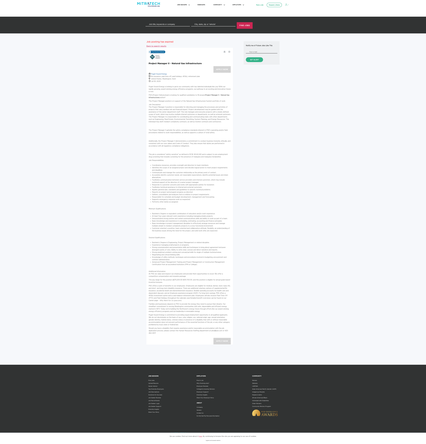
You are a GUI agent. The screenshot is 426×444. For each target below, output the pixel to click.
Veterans (255, 383)
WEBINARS (201, 4)
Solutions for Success (155, 394)
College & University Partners (206, 389)
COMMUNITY (217, 4)
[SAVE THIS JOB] (229, 51)
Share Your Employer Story (205, 397)
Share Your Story (153, 412)
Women (254, 380)
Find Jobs (151, 380)
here (200, 436)
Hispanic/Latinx (257, 394)
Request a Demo (274, 5)
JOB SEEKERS (182, 4)
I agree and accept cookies (213, 440)
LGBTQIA (255, 386)
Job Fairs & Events (154, 400)
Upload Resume (153, 383)
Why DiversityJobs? (203, 383)
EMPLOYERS (237, 4)
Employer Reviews (202, 386)
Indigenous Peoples (258, 392)
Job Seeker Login (154, 403)
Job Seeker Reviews (154, 397)
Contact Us (200, 413)
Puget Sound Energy (159, 74)
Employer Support (202, 392)
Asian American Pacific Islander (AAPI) (264, 389)
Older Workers (256, 403)
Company (200, 407)
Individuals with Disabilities (260, 400)
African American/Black (259, 397)
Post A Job (200, 380)
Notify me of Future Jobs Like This (259, 45)
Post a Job (259, 5)
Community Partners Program (261, 406)
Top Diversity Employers (156, 389)
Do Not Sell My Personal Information (208, 416)
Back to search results (156, 46)
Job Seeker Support (154, 406)
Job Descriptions (153, 392)
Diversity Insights (153, 409)
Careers (199, 410)
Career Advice (152, 386)
